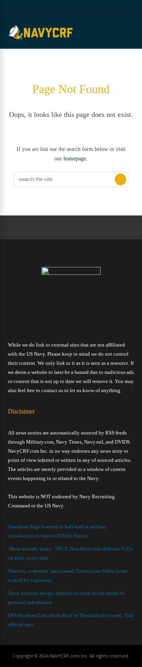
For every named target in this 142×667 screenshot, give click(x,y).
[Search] (120, 179)
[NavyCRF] (41, 39)
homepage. (76, 159)
